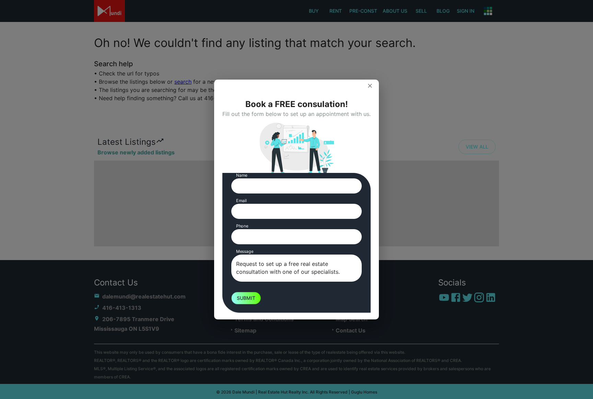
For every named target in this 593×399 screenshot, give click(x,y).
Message (244, 251)
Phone (242, 225)
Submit (246, 298)
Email (241, 200)
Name (241, 175)
